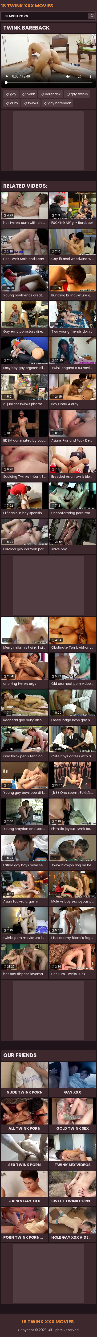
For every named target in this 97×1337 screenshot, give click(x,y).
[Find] (91, 16)
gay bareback (59, 103)
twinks (33, 103)
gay (13, 94)
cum (14, 103)
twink (30, 94)
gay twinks (79, 94)
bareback (53, 94)
